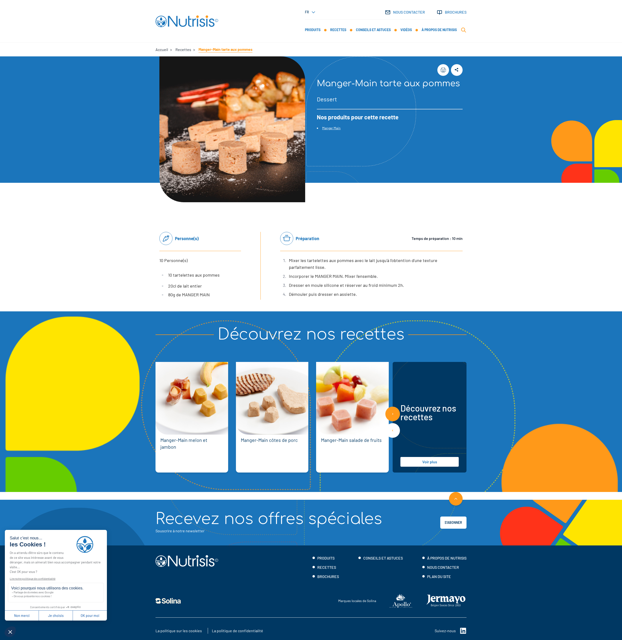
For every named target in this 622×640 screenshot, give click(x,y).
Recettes (326, 567)
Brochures (455, 12)
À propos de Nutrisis (446, 558)
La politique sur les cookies (179, 630)
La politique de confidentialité (237, 630)
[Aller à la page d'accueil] (187, 21)
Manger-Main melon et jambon (183, 443)
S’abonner (453, 522)
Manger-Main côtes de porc (269, 440)
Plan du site (439, 576)
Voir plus (429, 461)
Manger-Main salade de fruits (351, 440)
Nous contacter (409, 12)
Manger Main (331, 128)
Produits (326, 558)
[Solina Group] (168, 601)
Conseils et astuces (383, 558)
